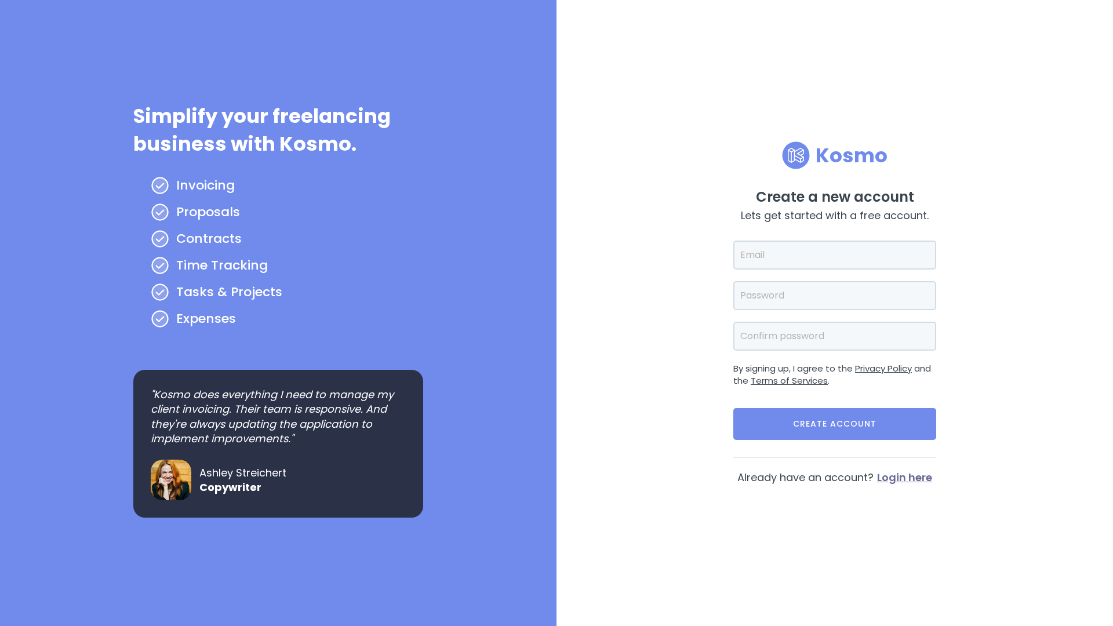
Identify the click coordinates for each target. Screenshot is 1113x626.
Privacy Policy (883, 368)
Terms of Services (789, 380)
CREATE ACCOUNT (834, 424)
